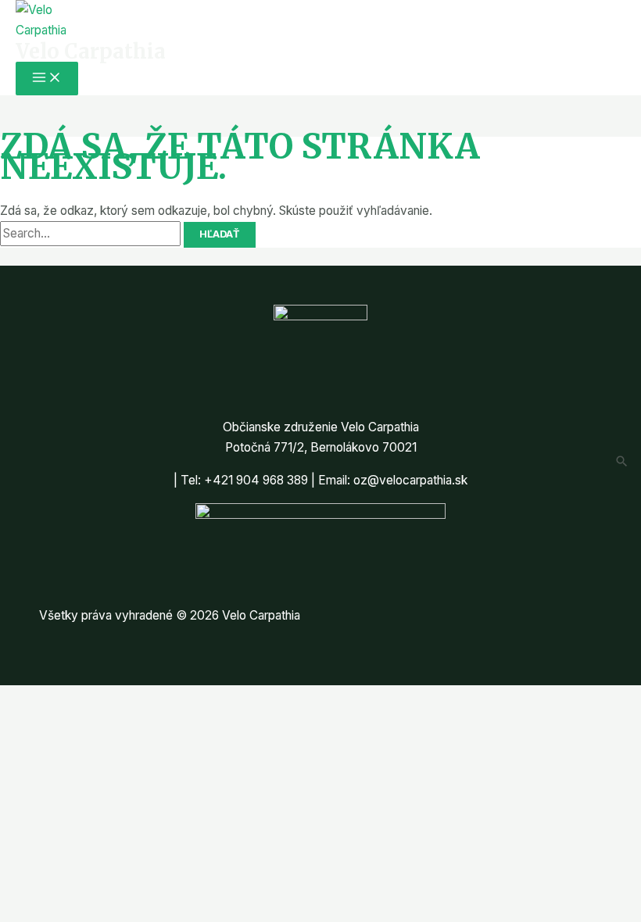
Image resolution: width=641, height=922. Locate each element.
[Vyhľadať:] (92, 233)
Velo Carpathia (91, 51)
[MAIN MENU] (47, 78)
